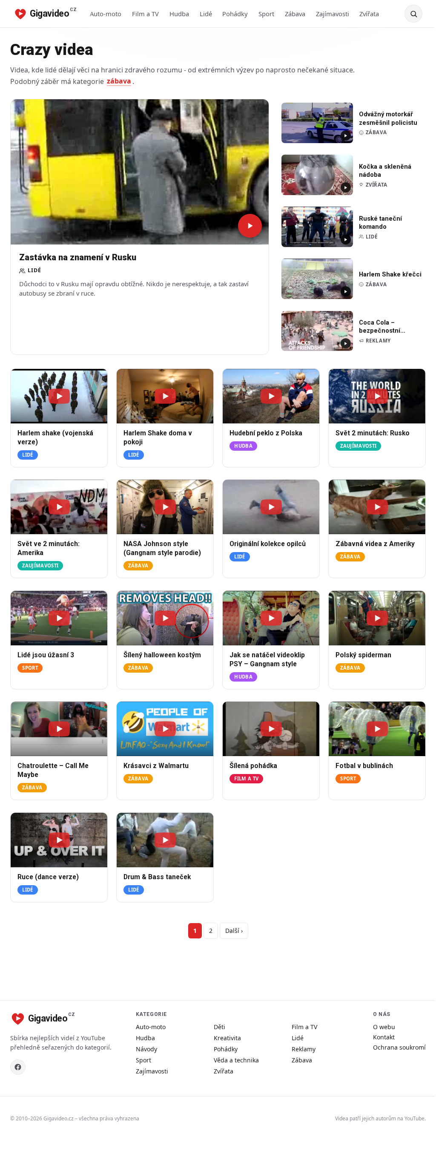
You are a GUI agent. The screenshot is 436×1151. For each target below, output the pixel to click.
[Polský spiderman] (377, 618)
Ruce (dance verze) (48, 877)
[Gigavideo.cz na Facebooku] (18, 1067)
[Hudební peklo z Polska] (271, 396)
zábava (119, 81)
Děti (219, 1027)
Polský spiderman (363, 655)
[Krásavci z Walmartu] (165, 729)
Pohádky (235, 13)
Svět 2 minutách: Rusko (373, 433)
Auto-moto (105, 13)
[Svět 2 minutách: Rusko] (377, 396)
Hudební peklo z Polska (265, 433)
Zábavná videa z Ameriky (375, 544)
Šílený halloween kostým (162, 655)
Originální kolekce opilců (267, 544)
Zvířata (369, 13)
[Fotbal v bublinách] (377, 729)
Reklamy (304, 1049)
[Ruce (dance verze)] (59, 840)
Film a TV (145, 13)
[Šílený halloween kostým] (165, 618)
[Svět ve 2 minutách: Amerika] (59, 507)
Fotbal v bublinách (364, 766)
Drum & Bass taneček (157, 877)
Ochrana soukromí (399, 1047)
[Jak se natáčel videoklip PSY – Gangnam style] (271, 618)
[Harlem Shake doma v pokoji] (165, 396)
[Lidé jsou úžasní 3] (59, 618)
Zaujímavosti (358, 446)
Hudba (179, 13)
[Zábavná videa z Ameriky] (377, 507)
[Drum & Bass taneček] (165, 840)
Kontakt (384, 1037)
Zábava (295, 13)
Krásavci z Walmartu (156, 766)
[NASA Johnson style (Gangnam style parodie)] (165, 507)
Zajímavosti (332, 13)
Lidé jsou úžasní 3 (45, 655)
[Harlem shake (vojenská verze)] (59, 396)
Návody (146, 1049)
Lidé (206, 13)
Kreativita (227, 1038)
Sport (266, 13)
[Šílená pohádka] (271, 729)
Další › (234, 931)
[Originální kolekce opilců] (271, 507)
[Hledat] (413, 14)
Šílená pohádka (253, 766)
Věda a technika (236, 1060)
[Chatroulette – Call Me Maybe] (59, 729)
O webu (384, 1027)
